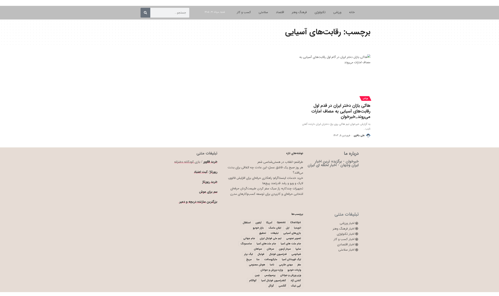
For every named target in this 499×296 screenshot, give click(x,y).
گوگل (271, 286)
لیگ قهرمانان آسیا (291, 259)
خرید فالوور (210, 161)
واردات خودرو (294, 270)
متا (257, 259)
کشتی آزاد (296, 280)
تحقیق (262, 233)
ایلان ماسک (274, 228)
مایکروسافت (270, 259)
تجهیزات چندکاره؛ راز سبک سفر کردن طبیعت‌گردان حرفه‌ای (266, 188)
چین (257, 275)
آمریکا (269, 223)
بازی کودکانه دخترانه (187, 161)
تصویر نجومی (293, 238)
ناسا (272, 265)
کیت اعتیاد (201, 171)
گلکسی (282, 286)
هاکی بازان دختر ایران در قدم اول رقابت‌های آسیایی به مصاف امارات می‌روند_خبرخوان (340, 111)
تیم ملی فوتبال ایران (270, 238)
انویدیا (297, 228)
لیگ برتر (248, 254)
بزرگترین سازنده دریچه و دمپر (197, 201)
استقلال (247, 223)
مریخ (249, 259)
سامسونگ (246, 244)
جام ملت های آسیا (291, 244)
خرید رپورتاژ (209, 181)
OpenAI (281, 223)
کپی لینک (296, 286)
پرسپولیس (269, 275)
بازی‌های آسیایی (292, 233)
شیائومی (296, 254)
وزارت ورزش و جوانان (271, 270)
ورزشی (365, 98)
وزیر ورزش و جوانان (290, 275)
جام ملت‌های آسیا (266, 244)
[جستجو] (145, 13)
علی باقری (359, 135)
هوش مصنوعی (257, 265)
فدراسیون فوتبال (278, 254)
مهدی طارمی (286, 265)
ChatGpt (295, 223)
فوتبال (260, 254)
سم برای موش (208, 191)
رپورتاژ (213, 171)
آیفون (258, 223)
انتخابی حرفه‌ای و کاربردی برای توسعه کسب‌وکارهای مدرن (266, 193)
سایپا (298, 249)
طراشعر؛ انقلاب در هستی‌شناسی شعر (280, 162)
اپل (287, 228)
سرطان (270, 249)
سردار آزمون (285, 249)
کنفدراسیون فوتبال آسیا (273, 280)
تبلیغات (275, 233)
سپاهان (258, 249)
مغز (299, 265)
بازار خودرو (258, 228)
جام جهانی (249, 238)
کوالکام (253, 280)
